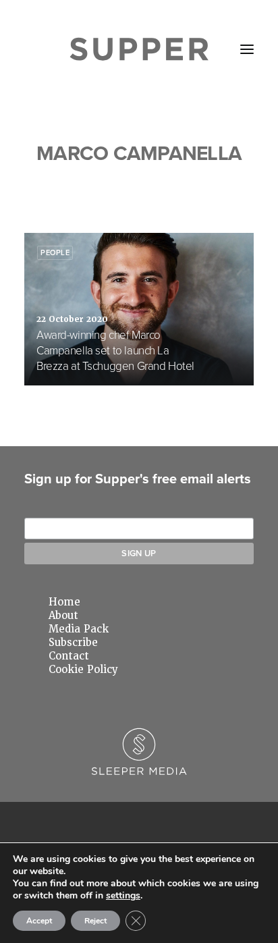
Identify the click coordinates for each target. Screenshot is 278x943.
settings (123, 896)
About (63, 615)
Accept (39, 920)
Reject (95, 920)
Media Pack (79, 629)
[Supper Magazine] (139, 49)
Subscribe (73, 642)
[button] (247, 49)
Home (64, 602)
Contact (69, 656)
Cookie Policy (83, 669)
